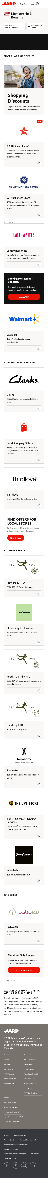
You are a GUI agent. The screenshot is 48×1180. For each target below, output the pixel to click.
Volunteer (7, 1064)
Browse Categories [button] (13, 26)
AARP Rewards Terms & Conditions (16, 1144)
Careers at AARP (29, 1079)
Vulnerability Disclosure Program (15, 1154)
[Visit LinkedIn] (33, 1165)
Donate (6, 1060)
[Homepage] (9, 4)
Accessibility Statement (28, 1140)
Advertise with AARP (31, 1074)
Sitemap (6, 1135)
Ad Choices (35, 1154)
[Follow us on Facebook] (7, 1165)
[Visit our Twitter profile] (16, 1165)
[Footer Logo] (24, 1031)
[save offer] (39, 163)
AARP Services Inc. (30, 1093)
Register (23, 4)
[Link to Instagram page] (24, 1165)
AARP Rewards (9, 1074)
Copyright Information (11, 1149)
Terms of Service (9, 1140)
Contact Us (28, 1055)
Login (33, 4)
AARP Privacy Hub (20, 1135)
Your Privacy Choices (11, 1158)
